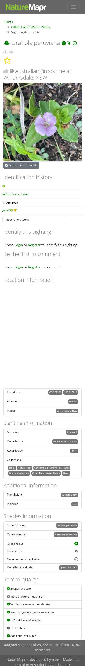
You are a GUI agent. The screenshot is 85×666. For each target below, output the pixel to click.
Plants (8, 21)
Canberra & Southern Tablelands (52, 467)
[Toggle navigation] (73, 7)
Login (18, 245)
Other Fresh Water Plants (30, 27)
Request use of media (22, 165)
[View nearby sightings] (11, 52)
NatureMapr (24, 467)
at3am (55, 659)
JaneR (6, 210)
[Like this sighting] (5, 71)
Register (34, 245)
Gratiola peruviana (17, 194)
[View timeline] (5, 52)
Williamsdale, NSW (67, 410)
